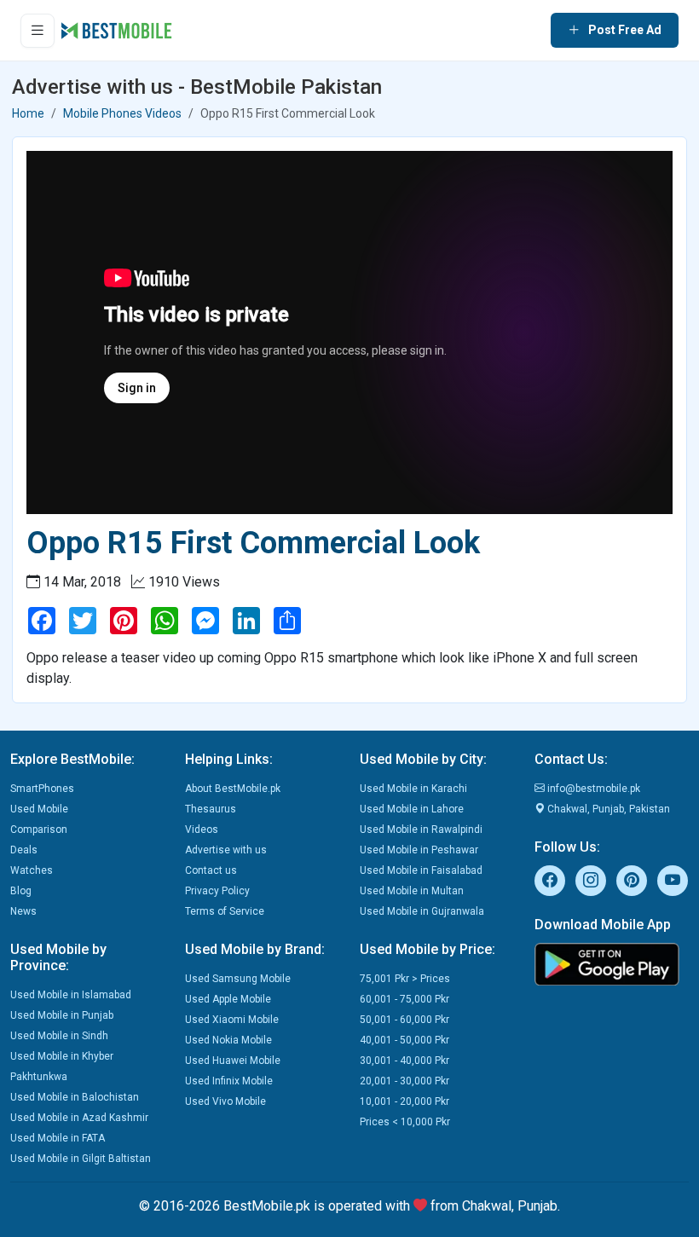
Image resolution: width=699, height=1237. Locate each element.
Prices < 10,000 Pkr (405, 1122)
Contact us (211, 870)
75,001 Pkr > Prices (405, 979)
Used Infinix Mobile (229, 1081)
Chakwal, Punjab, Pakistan (607, 809)
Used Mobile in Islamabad (70, 995)
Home (28, 113)
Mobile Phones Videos (122, 113)
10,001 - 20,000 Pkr (404, 1101)
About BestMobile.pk (232, 789)
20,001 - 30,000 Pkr (404, 1081)
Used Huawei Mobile (232, 1060)
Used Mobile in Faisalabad (421, 870)
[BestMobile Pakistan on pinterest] (631, 880)
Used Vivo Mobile (225, 1101)
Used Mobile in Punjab (61, 1015)
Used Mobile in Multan (412, 891)
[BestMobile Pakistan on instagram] (590, 880)
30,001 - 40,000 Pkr (404, 1060)
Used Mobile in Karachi (413, 789)
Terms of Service (224, 911)
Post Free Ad (624, 30)
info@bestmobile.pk (592, 789)
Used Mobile (39, 809)
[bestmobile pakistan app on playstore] (611, 964)
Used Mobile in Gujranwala (422, 911)
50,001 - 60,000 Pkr (404, 1020)
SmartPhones (42, 789)
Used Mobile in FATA (57, 1138)
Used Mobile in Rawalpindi (421, 829)
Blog (21, 891)
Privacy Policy (217, 891)
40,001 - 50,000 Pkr (404, 1040)
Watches (31, 870)
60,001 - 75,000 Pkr (404, 999)
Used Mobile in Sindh (59, 1036)
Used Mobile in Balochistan (74, 1097)
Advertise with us (226, 850)
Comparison (38, 829)
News (23, 911)
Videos (201, 829)
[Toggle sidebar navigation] (37, 31)
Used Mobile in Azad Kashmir (79, 1118)
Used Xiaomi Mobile (232, 1020)
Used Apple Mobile (228, 999)
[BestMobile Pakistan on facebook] (549, 880)
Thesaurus (210, 809)
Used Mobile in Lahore (412, 809)
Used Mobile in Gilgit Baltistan (80, 1159)
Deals (24, 850)
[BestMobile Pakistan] (116, 31)
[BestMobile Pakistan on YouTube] (672, 880)
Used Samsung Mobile (238, 979)
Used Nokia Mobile (228, 1040)
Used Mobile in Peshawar (419, 850)
